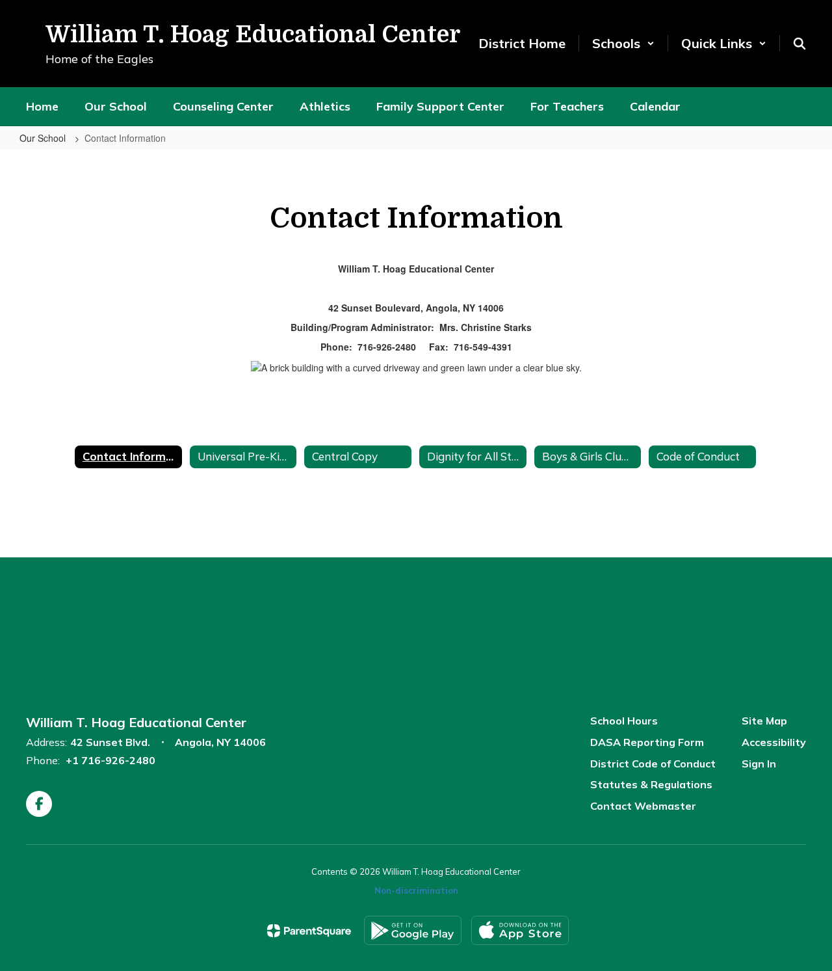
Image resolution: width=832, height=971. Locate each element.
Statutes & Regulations (651, 784)
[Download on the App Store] (520, 930)
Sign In (759, 763)
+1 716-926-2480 (110, 760)
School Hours (624, 720)
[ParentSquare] (309, 930)
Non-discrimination (416, 890)
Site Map (764, 720)
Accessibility (774, 742)
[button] (623, 43)
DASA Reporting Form (647, 742)
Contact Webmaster (643, 805)
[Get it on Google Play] (413, 930)
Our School (44, 137)
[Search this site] (799, 43)
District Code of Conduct (653, 763)
